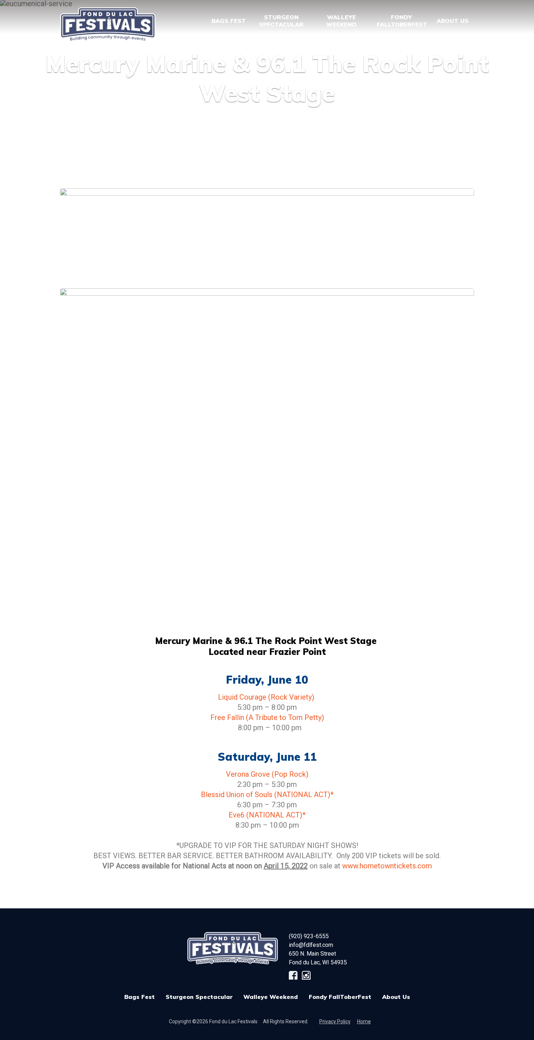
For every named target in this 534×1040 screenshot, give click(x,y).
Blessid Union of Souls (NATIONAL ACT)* (267, 794)
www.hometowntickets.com (387, 865)
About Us (396, 996)
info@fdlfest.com (311, 944)
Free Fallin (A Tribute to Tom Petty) (267, 717)
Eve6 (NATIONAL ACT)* (267, 815)
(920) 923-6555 (309, 936)
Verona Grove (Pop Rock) (267, 774)
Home (364, 1021)
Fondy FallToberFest (340, 996)
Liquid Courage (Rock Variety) (267, 697)
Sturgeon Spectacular (199, 996)
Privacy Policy (335, 1021)
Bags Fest (228, 20)
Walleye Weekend (270, 996)
